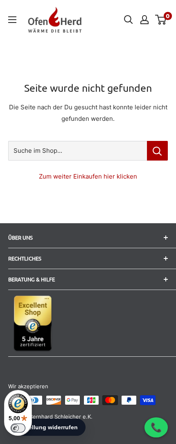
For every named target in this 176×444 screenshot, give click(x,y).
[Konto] (144, 19)
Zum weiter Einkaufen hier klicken (88, 176)
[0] (161, 20)
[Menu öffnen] (12, 19)
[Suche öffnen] (128, 19)
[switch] (18, 428)
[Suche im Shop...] (157, 151)
